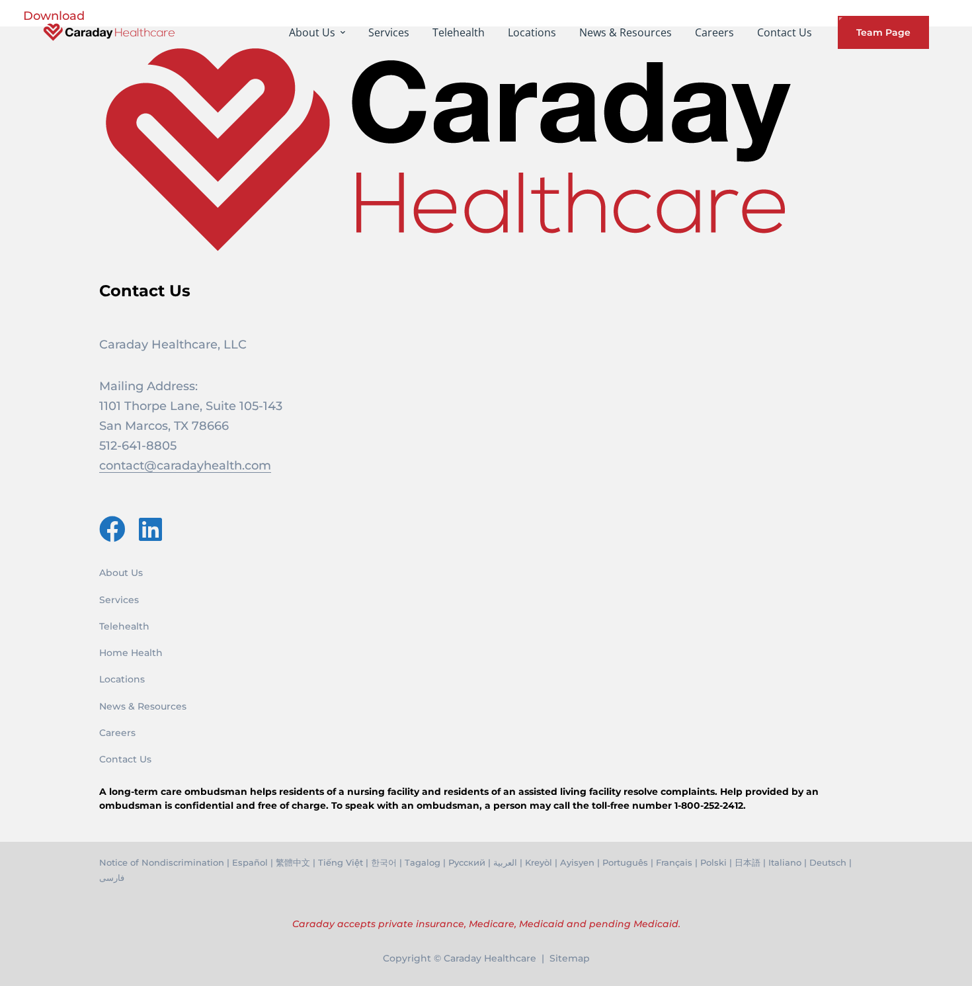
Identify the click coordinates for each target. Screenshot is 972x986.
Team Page (883, 32)
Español (250, 862)
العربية (505, 862)
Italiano (784, 862)
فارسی (111, 877)
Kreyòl (538, 862)
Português (625, 862)
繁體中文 (293, 862)
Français (674, 862)
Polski (713, 862)
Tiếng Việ (339, 862)
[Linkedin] (150, 529)
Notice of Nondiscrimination (161, 862)
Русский (466, 862)
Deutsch (827, 862)
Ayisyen (577, 862)
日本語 (747, 862)
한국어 (384, 862)
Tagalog (422, 862)
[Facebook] (112, 529)
